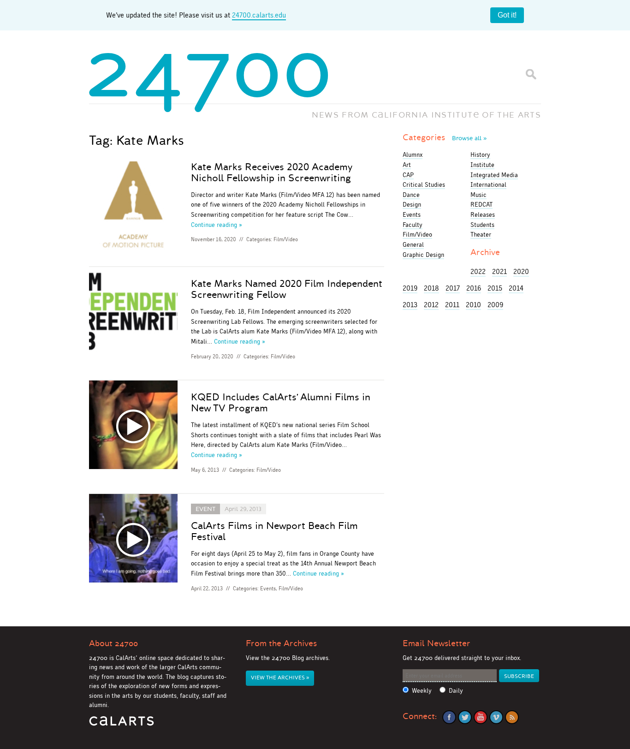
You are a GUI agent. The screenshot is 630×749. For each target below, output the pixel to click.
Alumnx (412, 154)
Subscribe (519, 676)
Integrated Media (494, 174)
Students (482, 224)
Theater (480, 234)
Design (412, 204)
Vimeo (496, 717)
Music (478, 194)
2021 (499, 271)
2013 (410, 304)
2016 (473, 288)
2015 (494, 288)
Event (205, 508)
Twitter (465, 717)
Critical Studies (424, 184)
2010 (473, 304)
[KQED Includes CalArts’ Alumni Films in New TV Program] (133, 426)
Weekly (422, 690)
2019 (410, 288)
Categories (445, 137)
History (480, 154)
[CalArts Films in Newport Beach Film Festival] (133, 540)
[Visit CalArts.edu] (121, 724)
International (488, 184)
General (413, 244)
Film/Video (285, 239)
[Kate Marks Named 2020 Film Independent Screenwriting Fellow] (133, 313)
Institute (482, 164)
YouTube (480, 717)
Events (268, 588)
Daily (456, 690)
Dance (411, 194)
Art (407, 164)
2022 (478, 271)
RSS (512, 717)
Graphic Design (423, 254)
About (113, 643)
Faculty (412, 224)
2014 (516, 288)
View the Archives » (280, 678)
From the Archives (281, 643)
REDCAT (481, 204)
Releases (482, 214)
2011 (452, 304)
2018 (431, 288)
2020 (521, 271)
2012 (431, 304)
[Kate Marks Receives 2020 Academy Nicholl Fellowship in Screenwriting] (133, 207)
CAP (408, 174)
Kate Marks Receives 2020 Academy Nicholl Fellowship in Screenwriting (271, 172)
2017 (453, 288)
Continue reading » (216, 224)
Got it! (507, 15)
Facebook (449, 717)
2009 (495, 304)
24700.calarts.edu (259, 15)
